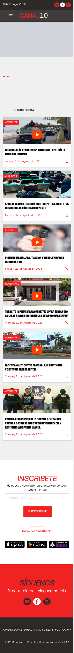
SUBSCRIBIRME (37, 511)
